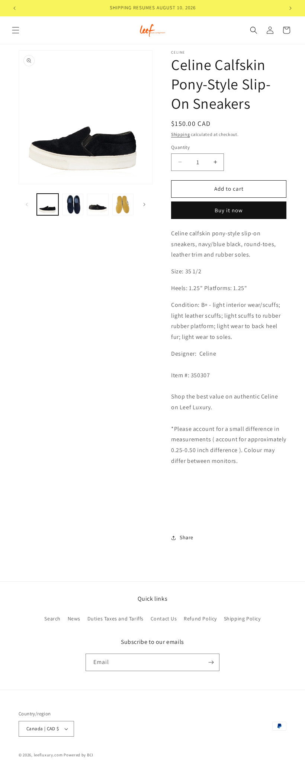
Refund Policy (200, 618)
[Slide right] (144, 204)
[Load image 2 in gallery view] (73, 204)
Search (52, 618)
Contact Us (164, 618)
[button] (15, 30)
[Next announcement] (290, 8)
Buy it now (229, 210)
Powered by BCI (78, 754)
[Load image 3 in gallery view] (98, 204)
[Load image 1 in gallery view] (47, 204)
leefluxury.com (48, 754)
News (74, 618)
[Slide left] (27, 204)
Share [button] (186, 537)
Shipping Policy (242, 618)
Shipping (180, 134)
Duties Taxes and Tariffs (115, 618)
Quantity (180, 147)
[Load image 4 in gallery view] (123, 204)
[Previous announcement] (14, 8)
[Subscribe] (211, 662)
